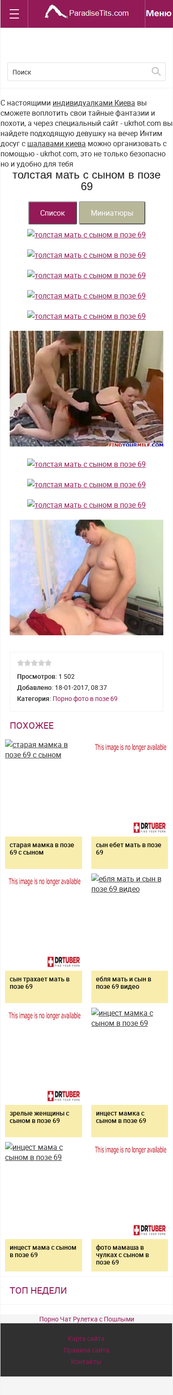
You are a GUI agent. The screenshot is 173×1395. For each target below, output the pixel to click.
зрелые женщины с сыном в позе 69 (39, 1117)
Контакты (86, 1361)
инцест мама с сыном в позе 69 (43, 1251)
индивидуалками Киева (94, 103)
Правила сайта (86, 1349)
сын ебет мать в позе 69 (128, 848)
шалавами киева (56, 143)
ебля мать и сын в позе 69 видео (123, 982)
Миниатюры (112, 213)
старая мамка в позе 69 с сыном (42, 848)
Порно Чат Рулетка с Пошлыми (86, 1318)
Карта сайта (86, 1338)
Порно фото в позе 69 (85, 698)
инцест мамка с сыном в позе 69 (121, 1117)
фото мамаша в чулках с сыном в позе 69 (122, 1254)
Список (52, 213)
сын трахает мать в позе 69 (40, 982)
